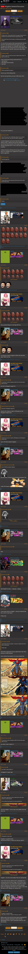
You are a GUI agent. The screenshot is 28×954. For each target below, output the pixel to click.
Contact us (3, 944)
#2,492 (25, 571)
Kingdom (18, 80)
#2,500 (25, 908)
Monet (12, 251)
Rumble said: (4, 33)
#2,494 (25, 638)
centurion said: (5, 268)
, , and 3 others (13, 247)
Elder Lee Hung (14, 558)
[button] (1, 1)
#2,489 (25, 462)
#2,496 (25, 764)
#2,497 (25, 792)
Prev (8, 11)
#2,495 (25, 735)
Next (20, 11)
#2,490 (25, 506)
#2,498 (25, 831)
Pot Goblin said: (5, 641)
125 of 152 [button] (14, 11)
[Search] (26, 1)
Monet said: (4, 345)
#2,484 (25, 307)
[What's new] (23, 1)
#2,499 (25, 860)
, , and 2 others (13, 717)
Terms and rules (10, 944)
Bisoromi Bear (14, 328)
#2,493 (25, 609)
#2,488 (25, 432)
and (9, 207)
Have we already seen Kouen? (11, 78)
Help (22, 944)
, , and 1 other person (11, 359)
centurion (13, 211)
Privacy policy (17, 944)
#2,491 (25, 543)
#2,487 (25, 403)
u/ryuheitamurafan (10, 80)
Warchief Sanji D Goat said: (7, 406)
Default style (4, 942)
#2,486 (25, 377)
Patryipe (3, 8)
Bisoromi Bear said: (6, 380)
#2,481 (25, 30)
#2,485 (25, 342)
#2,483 (25, 265)
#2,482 (25, 225)
